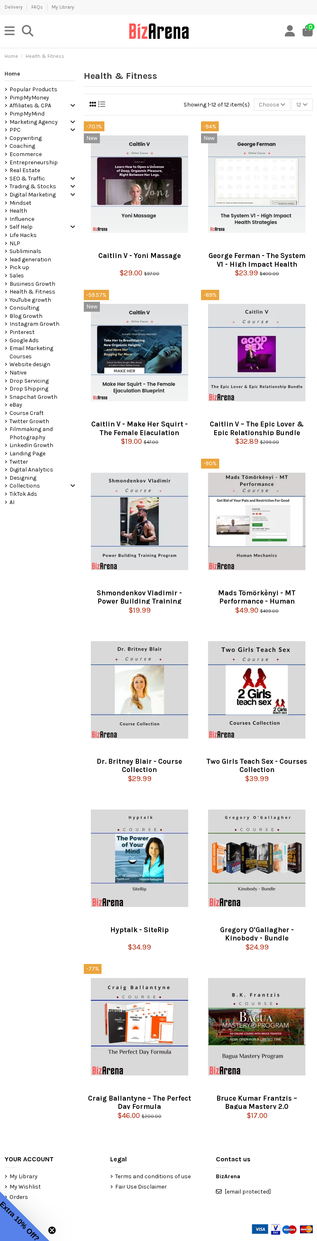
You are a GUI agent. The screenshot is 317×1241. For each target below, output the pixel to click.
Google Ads (24, 340)
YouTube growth (30, 299)
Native (17, 372)
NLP (14, 243)
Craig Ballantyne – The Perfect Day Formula (139, 1101)
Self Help (21, 226)
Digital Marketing (32, 194)
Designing (22, 477)
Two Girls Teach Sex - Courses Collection (256, 764)
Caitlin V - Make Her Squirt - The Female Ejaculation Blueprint (139, 427)
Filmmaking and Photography (31, 433)
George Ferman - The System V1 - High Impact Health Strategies (256, 259)
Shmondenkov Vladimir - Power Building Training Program (139, 596)
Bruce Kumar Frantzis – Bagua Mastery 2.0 (256, 1101)
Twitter (18, 461)
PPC (15, 129)
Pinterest (22, 332)
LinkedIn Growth (31, 445)
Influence (21, 219)
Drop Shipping (28, 388)
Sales (16, 275)
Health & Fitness (32, 291)
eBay (15, 404)
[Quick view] (139, 244)
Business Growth (32, 283)
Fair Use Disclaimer (141, 1186)
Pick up (19, 267)
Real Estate (24, 170)
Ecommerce (25, 154)
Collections (24, 485)
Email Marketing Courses (31, 352)
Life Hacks (23, 235)
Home (12, 73)
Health (18, 210)
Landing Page (27, 453)
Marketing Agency (33, 122)
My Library (63, 7)
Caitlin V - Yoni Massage (139, 255)
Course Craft (26, 413)
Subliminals (25, 251)
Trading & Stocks (32, 186)
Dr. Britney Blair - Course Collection (139, 764)
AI (11, 502)
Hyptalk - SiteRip (139, 930)
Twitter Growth (29, 421)
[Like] (126, 244)
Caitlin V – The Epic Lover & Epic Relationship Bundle (257, 427)
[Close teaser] (52, 1230)
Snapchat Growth (33, 396)
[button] (25, 1216)
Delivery (14, 7)
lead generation (30, 259)
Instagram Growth (34, 323)
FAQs (37, 7)
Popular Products (33, 89)
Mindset (20, 202)
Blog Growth (26, 316)
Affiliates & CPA (30, 105)
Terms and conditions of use (153, 1176)
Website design (29, 364)
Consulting (24, 307)
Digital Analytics (31, 469)
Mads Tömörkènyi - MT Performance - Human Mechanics (257, 596)
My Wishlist (25, 1186)
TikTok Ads (23, 493)
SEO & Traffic (27, 178)
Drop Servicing (29, 380)
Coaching (22, 145)
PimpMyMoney (29, 97)
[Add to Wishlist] (153, 244)
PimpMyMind (27, 113)
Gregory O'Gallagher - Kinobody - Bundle (257, 933)
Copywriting (25, 138)
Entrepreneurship (33, 162)
